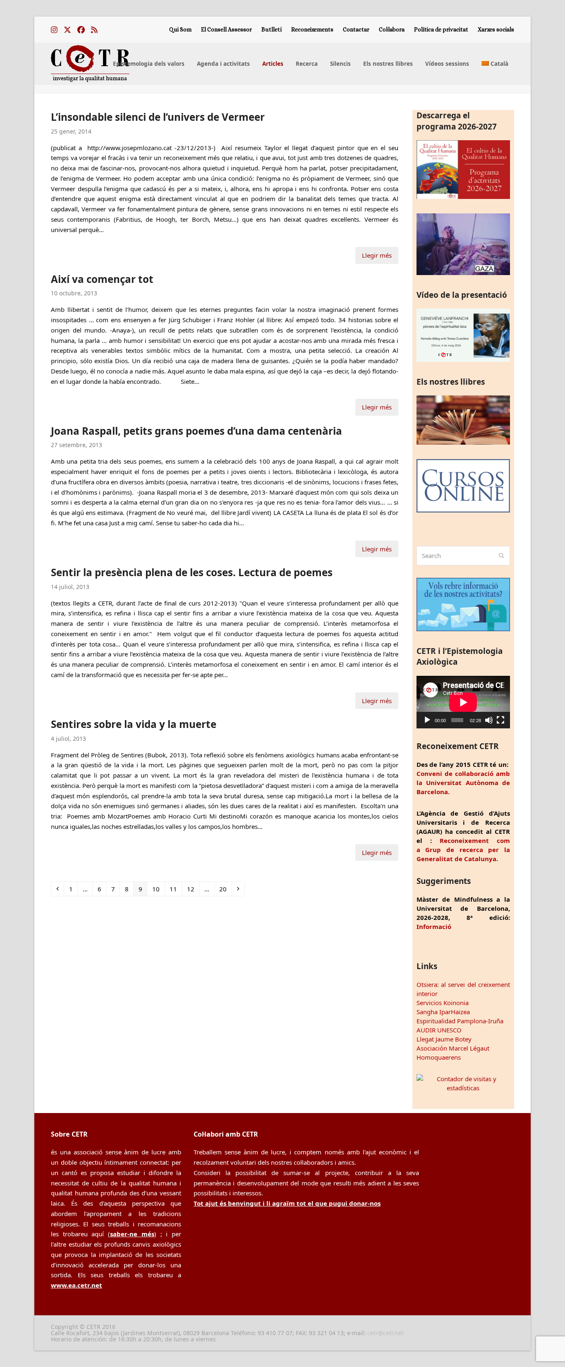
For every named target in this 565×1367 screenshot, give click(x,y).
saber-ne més (132, 1234)
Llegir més (377, 255)
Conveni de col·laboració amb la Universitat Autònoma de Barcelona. (463, 782)
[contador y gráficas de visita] (463, 1088)
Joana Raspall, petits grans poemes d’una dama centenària (196, 431)
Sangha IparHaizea (443, 1012)
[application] (463, 702)
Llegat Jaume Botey (444, 1039)
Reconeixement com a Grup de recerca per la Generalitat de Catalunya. (463, 849)
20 (225, 888)
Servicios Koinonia (443, 1002)
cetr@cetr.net (385, 1333)
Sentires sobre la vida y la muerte (133, 724)
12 (193, 888)
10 (158, 888)
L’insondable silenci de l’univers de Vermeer (158, 117)
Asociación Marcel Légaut (453, 1048)
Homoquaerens (439, 1057)
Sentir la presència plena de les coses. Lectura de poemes (192, 572)
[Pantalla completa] (500, 720)
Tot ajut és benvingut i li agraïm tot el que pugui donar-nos (287, 1203)
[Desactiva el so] (489, 720)
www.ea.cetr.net (76, 1285)
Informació (434, 926)
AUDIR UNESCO (439, 1030)
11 (175, 888)
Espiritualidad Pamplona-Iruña (460, 1021)
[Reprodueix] (427, 720)
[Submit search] (501, 556)
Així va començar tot (102, 279)
